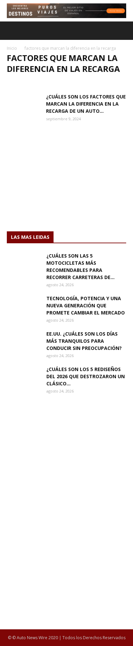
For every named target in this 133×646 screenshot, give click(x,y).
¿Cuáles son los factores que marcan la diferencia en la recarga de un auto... (86, 103)
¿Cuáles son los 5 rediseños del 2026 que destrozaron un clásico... (85, 376)
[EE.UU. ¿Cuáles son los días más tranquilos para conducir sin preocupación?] (24, 342)
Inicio (12, 48)
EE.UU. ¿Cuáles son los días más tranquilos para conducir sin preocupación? (84, 340)
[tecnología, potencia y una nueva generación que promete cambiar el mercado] (24, 307)
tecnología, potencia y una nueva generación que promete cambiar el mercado (85, 305)
